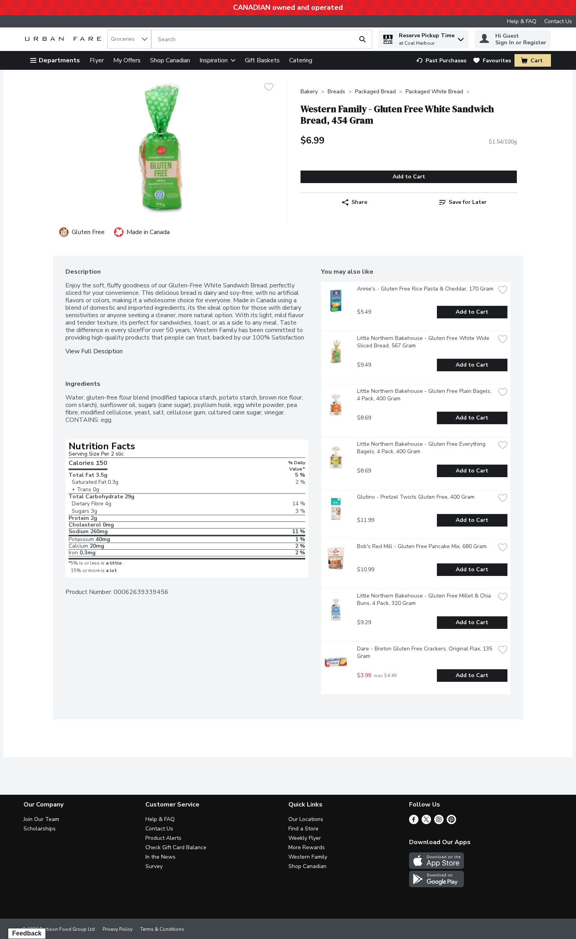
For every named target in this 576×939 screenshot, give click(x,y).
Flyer (97, 60)
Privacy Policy (117, 929)
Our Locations (305, 819)
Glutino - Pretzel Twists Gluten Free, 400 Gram (416, 497)
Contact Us (558, 21)
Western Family (307, 857)
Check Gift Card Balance (175, 847)
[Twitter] (426, 822)
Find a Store (303, 828)
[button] (461, 37)
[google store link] (436, 885)
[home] (64, 39)
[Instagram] (439, 822)
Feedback (27, 933)
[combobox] (129, 39)
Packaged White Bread (434, 91)
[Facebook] (413, 822)
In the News (160, 857)
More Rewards (306, 847)
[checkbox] (269, 88)
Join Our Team (41, 819)
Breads (336, 91)
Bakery (309, 91)
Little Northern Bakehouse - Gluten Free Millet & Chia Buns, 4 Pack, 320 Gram (425, 599)
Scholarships (40, 828)
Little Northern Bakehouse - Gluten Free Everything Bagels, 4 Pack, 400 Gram (422, 447)
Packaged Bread (375, 91)
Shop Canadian (170, 60)
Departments (59, 60)
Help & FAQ (521, 21)
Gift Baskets (262, 60)
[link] (441, 60)
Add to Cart (409, 176)
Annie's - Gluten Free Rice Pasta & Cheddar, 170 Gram (425, 288)
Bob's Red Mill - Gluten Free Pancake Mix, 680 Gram (422, 546)
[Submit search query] (362, 39)
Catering (300, 60)
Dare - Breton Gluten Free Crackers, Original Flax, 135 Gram (425, 652)
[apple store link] (436, 867)
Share (359, 202)
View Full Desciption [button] (94, 351)
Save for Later (468, 202)
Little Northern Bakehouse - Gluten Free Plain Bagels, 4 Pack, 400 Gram (425, 394)
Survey (154, 866)
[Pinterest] (451, 822)
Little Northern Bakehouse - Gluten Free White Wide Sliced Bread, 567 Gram (424, 341)
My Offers (127, 60)
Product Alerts (163, 838)
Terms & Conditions (162, 929)
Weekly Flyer (304, 838)
